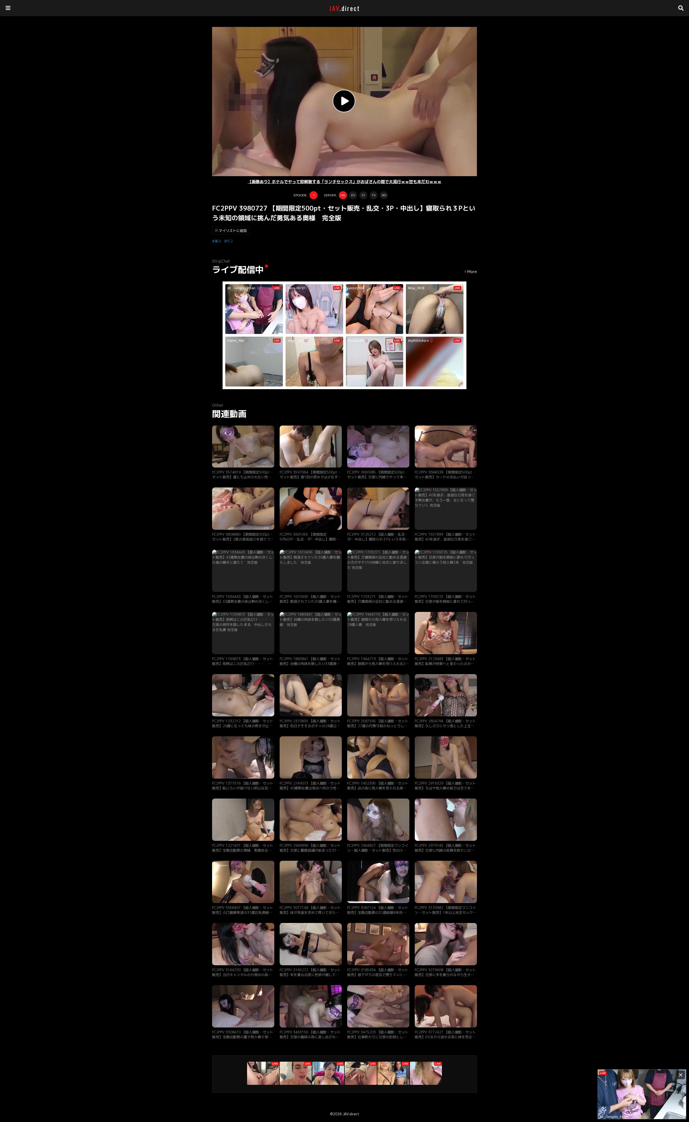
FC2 (230, 241)
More (472, 271)
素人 (218, 241)
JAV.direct (351, 1113)
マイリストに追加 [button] (233, 230)
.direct (344, 8)
